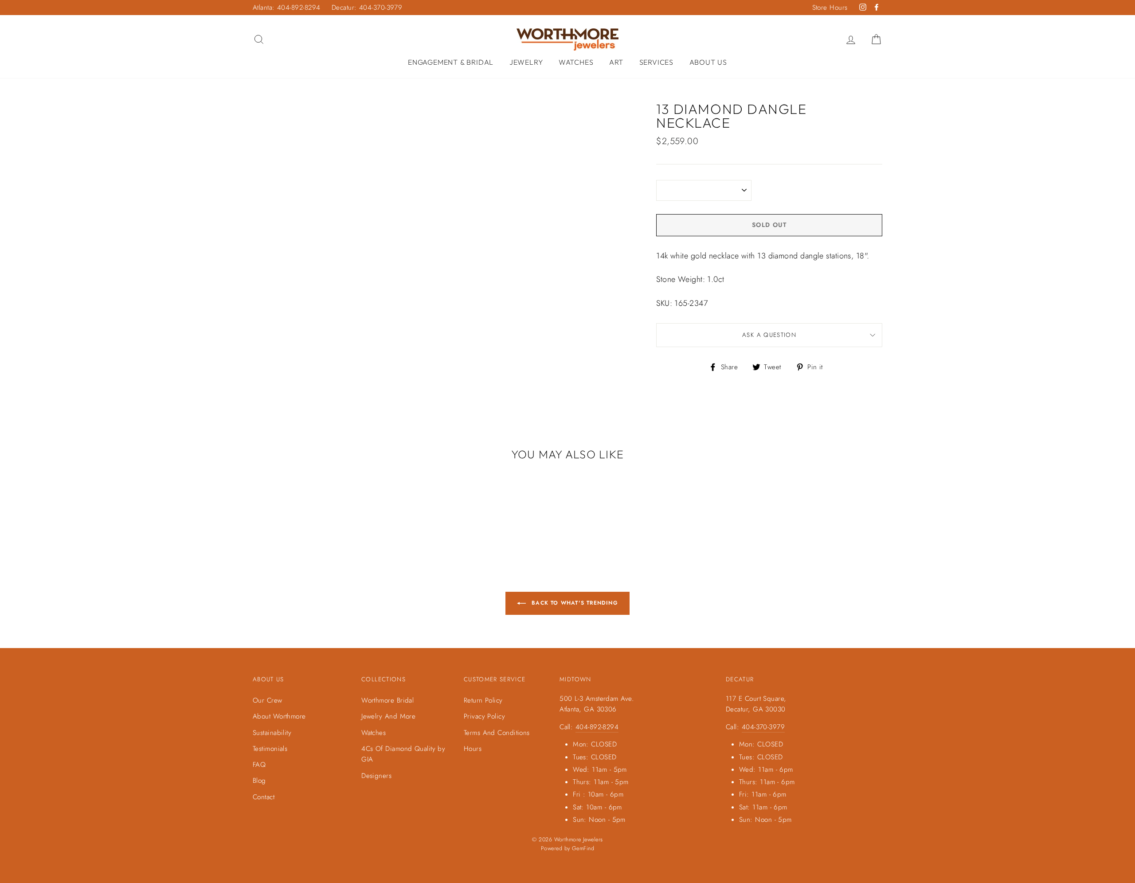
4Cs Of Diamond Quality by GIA (403, 754)
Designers (376, 776)
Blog (259, 780)
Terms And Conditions (497, 733)
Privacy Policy (484, 716)
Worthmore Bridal (387, 700)
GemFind (583, 848)
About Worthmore (279, 716)
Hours (472, 749)
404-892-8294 (596, 727)
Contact (263, 797)
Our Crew (267, 700)
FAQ (259, 765)
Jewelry (526, 62)
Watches (576, 62)
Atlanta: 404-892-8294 (286, 7)
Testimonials (270, 749)
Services (656, 62)
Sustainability (272, 733)
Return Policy (483, 700)
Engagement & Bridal (450, 62)
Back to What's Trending (573, 603)
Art (616, 62)
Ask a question (769, 335)
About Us (708, 62)
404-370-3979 (763, 727)
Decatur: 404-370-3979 (367, 7)
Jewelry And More (388, 716)
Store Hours (830, 7)
